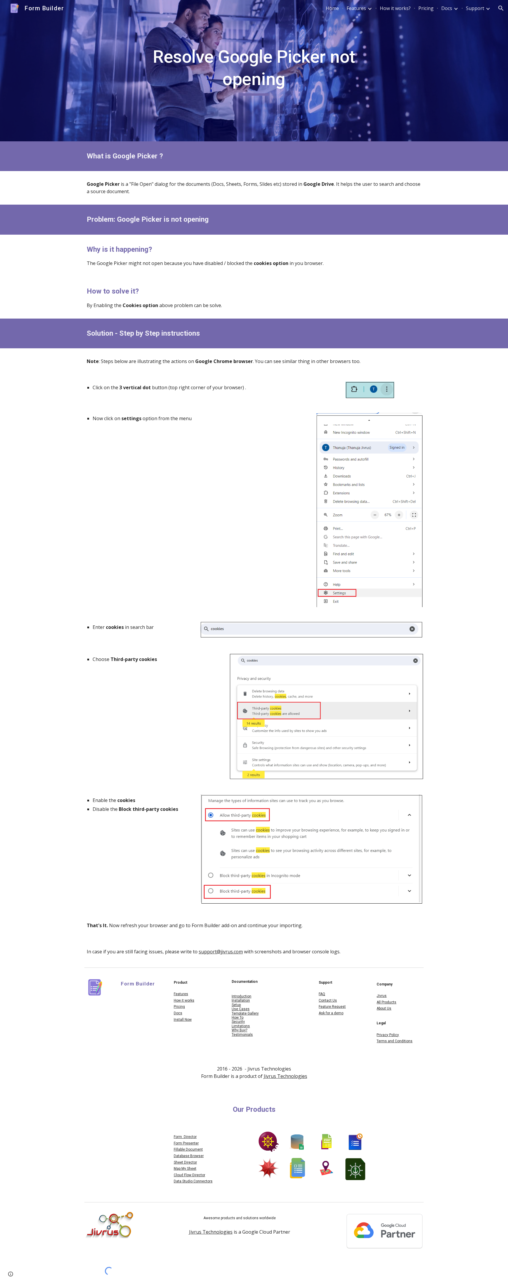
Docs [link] (446, 8)
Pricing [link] (426, 8)
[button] (501, 8)
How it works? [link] (395, 8)
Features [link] (356, 8)
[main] (254, 70)
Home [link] (332, 8)
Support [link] (475, 8)
